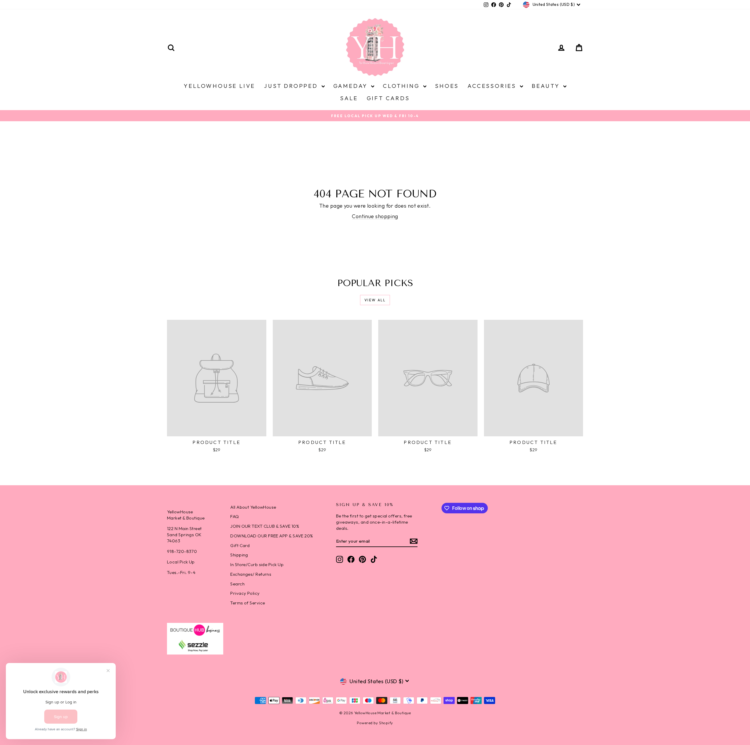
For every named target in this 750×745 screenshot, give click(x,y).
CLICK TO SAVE (573, 703)
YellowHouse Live (219, 85)
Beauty (547, 85)
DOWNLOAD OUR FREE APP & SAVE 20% (271, 536)
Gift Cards (388, 98)
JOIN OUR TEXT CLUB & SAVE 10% (264, 526)
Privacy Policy (245, 593)
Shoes (447, 85)
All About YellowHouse (253, 507)
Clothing (402, 85)
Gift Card (240, 545)
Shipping (239, 555)
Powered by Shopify (375, 722)
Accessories (493, 85)
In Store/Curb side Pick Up (257, 564)
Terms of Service (247, 603)
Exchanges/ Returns (250, 574)
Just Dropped (292, 85)
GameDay (351, 85)
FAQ (234, 516)
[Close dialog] (737, 600)
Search (237, 584)
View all (375, 300)
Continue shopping (375, 216)
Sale (349, 98)
